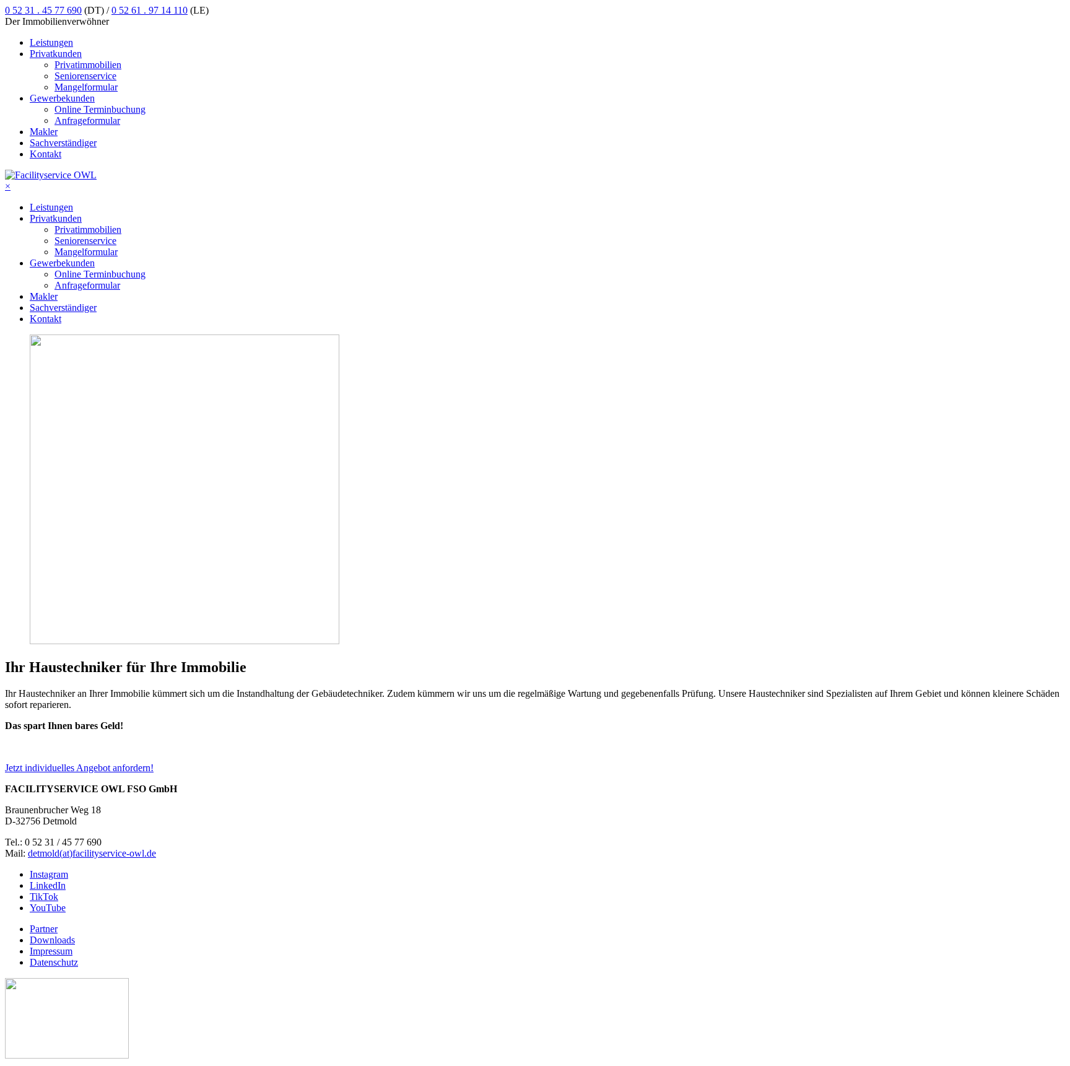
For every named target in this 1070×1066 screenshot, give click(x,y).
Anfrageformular (87, 120)
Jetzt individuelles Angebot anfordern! (79, 767)
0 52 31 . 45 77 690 (43, 10)
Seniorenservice (85, 76)
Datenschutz (54, 962)
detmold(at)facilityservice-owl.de (92, 853)
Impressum (51, 951)
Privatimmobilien (87, 64)
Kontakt (45, 154)
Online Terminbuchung (100, 109)
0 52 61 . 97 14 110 (149, 10)
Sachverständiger (63, 143)
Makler (44, 131)
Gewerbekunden (62, 98)
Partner (44, 929)
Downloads (52, 940)
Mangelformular (86, 87)
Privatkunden (56, 53)
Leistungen (51, 42)
